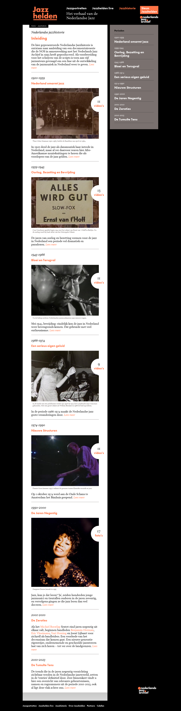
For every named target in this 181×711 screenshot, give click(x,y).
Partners (91, 706)
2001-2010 (38, 615)
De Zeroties (39, 620)
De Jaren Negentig (44, 513)
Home (33, 26)
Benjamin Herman (82, 630)
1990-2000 (38, 507)
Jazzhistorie (127, 8)
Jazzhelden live (103, 8)
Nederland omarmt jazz (47, 83)
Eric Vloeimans (40, 633)
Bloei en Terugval (43, 260)
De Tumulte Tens (42, 665)
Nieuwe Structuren (44, 430)
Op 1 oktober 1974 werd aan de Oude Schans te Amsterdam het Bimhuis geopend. (59, 496)
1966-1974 (38, 340)
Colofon (100, 706)
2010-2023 (38, 660)
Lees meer (74, 156)
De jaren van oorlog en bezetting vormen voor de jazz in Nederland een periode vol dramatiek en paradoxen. (64, 241)
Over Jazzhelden (77, 706)
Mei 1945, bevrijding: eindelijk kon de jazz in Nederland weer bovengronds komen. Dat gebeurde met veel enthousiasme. (65, 327)
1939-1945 (37, 167)
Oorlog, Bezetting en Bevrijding (53, 172)
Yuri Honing (59, 633)
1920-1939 (38, 78)
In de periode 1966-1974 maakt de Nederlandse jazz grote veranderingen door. (62, 413)
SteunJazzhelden (149, 10)
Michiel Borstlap (50, 626)
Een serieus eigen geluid (48, 346)
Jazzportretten (76, 8)
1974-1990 (38, 425)
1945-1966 (38, 255)
